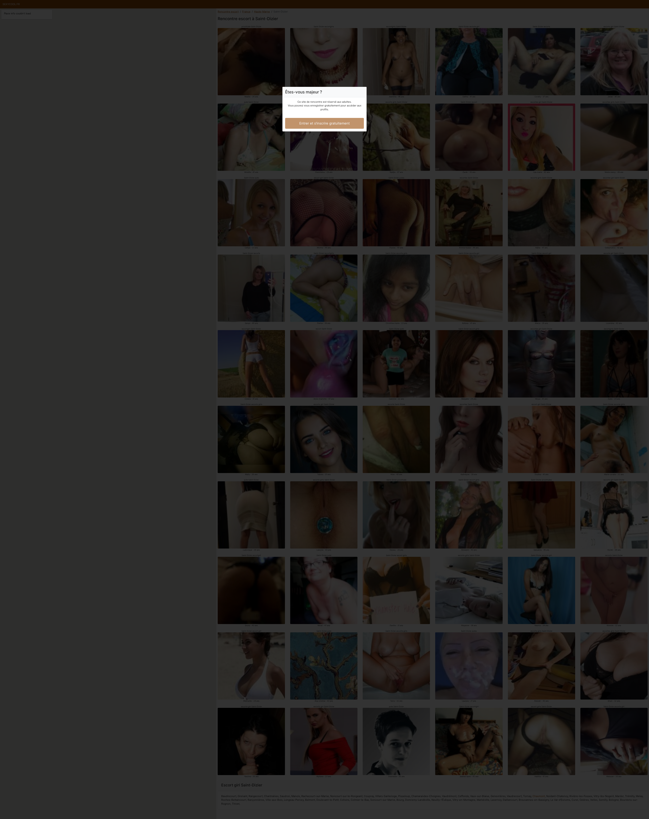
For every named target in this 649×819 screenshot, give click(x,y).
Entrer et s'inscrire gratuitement (324, 123)
